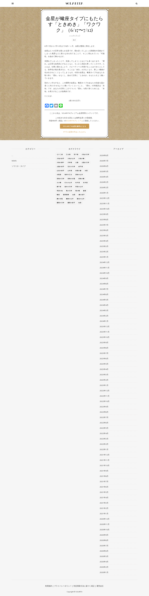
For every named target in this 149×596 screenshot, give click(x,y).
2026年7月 (104, 161)
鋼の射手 (82, 194)
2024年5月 (104, 300)
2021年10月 (104, 465)
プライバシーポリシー (63, 586)
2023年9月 (104, 342)
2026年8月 (104, 155)
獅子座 (59, 186)
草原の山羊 (79, 186)
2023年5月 (104, 364)
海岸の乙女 (68, 174)
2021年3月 (104, 503)
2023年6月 (104, 358)
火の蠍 (59, 182)
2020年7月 (104, 545)
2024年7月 (104, 289)
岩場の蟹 (78, 170)
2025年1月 (104, 257)
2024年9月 (104, 278)
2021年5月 (104, 492)
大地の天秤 (85, 154)
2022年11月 (104, 396)
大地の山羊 (71, 158)
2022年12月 (104, 390)
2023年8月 (104, 348)
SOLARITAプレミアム (74, 120)
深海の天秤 (60, 178)
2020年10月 (104, 529)
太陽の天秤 (85, 162)
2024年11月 (104, 267)
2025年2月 (104, 251)
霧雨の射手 (71, 202)
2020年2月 (104, 567)
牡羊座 (85, 182)
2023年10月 (104, 337)
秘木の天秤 (68, 186)
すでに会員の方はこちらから (74, 132)
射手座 (80, 166)
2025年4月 (104, 241)
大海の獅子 (60, 162)
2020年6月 (104, 551)
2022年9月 (104, 406)
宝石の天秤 (71, 166)
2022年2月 (104, 444)
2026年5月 (104, 171)
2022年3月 (104, 439)
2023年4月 (104, 369)
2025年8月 (104, 219)
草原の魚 (60, 191)
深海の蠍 (81, 178)
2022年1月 (104, 449)
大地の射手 (60, 158)
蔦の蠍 (77, 191)
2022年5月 (104, 428)
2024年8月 (104, 283)
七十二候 (60, 154)
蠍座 (74, 40)
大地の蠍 (81, 158)
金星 (73, 194)
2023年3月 (104, 374)
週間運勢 (66, 194)
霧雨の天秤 (60, 202)
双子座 (76, 154)
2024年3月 (104, 310)
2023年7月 (104, 353)
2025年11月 (104, 203)
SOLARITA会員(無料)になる (74, 126)
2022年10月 (104, 401)
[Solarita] (74, 3)
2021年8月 (104, 476)
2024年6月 (104, 294)
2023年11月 (104, 332)
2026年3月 (104, 182)
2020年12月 (104, 519)
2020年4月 (104, 561)
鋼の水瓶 (60, 199)
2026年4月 (104, 177)
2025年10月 (104, 209)
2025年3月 (104, 246)
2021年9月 (104, 471)
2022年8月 (104, 412)
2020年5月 (104, 556)
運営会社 (100, 586)
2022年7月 (104, 417)
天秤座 (70, 162)
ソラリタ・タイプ (19, 166)
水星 (86, 170)
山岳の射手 (60, 170)
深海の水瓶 (71, 178)
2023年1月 (104, 385)
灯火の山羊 (68, 182)
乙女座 (68, 154)
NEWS (14, 161)
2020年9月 (104, 535)
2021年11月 (104, 460)
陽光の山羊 (81, 199)
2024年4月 (104, 305)
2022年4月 (104, 433)
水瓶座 (59, 174)
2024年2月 (104, 316)
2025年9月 (104, 214)
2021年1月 (104, 513)
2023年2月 (104, 380)
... (74, 14)
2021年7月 (104, 481)
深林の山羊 (79, 174)
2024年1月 (104, 321)
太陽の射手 (60, 166)
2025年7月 (104, 225)
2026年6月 (104, 166)
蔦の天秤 (69, 191)
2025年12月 (104, 198)
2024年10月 (104, 273)
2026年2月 (104, 187)
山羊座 (70, 170)
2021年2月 (104, 508)
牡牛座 (77, 182)
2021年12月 (104, 455)
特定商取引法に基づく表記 (84, 586)
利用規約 (48, 586)
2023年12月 (104, 326)
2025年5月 (104, 235)
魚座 (79, 202)
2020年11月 (104, 524)
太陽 (76, 162)
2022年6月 (104, 422)
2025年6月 (104, 230)
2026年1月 (104, 193)
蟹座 (84, 191)
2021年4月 (104, 497)
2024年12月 (104, 262)
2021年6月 (104, 487)
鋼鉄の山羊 (70, 199)
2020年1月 (104, 572)
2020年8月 (104, 540)
